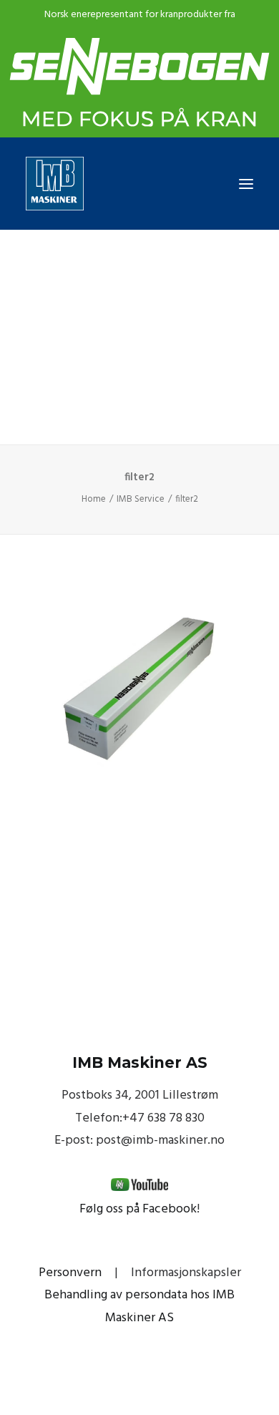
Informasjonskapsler (186, 1273)
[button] (246, 183)
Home (94, 499)
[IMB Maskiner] (139, 183)
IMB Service (141, 499)
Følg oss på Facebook (138, 1209)
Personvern (70, 1273)
